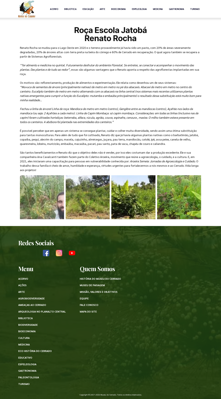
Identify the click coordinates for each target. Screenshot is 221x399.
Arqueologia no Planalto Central (42, 311)
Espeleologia (139, 8)
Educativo (25, 357)
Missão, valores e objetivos (98, 291)
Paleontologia (28, 377)
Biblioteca (70, 8)
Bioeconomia (118, 8)
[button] (42, 197)
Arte (102, 8)
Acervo (54, 8)
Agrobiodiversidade (31, 298)
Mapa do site (88, 311)
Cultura (24, 338)
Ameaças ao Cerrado (32, 305)
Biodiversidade (28, 324)
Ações (22, 285)
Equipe (84, 298)
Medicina (158, 8)
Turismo (195, 8)
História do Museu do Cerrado (100, 278)
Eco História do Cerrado (35, 351)
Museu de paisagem (92, 285)
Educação (88, 8)
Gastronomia (176, 8)
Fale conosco (89, 305)
